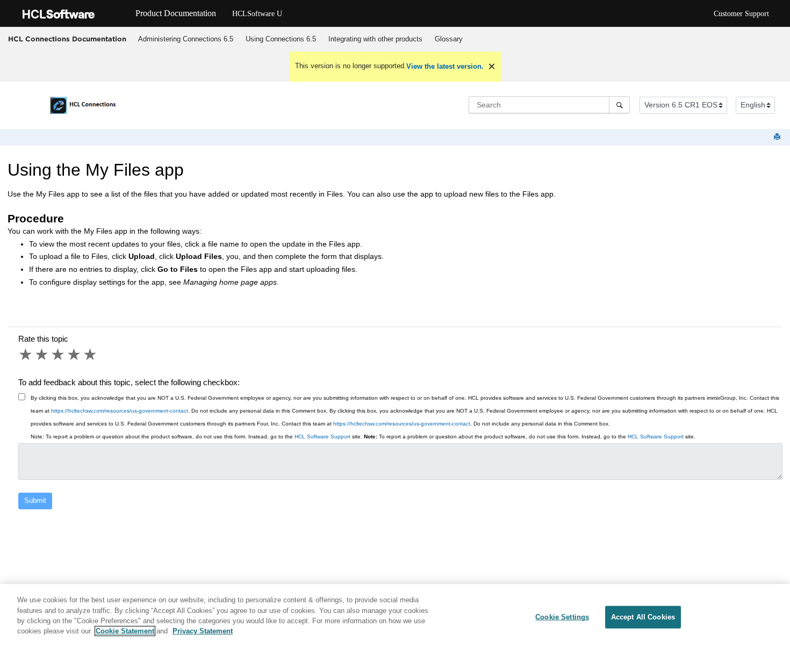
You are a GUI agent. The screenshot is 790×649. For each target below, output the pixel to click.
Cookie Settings (562, 617)
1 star (26, 354)
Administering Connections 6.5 (185, 39)
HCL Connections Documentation (67, 38)
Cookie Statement (125, 631)
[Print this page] (778, 137)
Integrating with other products (375, 39)
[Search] (619, 104)
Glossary (449, 39)
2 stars (42, 354)
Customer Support (741, 14)
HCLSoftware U (257, 14)
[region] (395, 616)
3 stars (59, 354)
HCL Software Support (322, 436)
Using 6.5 (281, 39)
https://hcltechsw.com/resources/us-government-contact (119, 411)
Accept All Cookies (643, 617)
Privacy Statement (203, 631)
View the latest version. (445, 66)
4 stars (75, 354)
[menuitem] (185, 39)
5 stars (91, 354)
